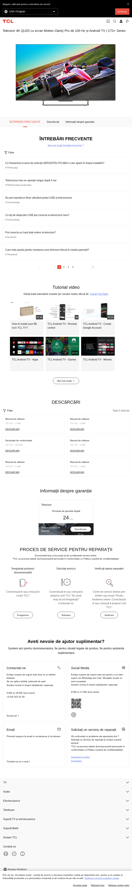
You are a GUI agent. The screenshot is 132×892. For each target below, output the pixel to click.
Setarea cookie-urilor (118, 885)
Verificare (109, 615)
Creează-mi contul (80, 757)
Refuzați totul (97, 885)
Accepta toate (80, 885)
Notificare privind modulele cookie (102, 878)
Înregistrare (23, 615)
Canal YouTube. (99, 294)
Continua (122, 11)
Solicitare (66, 615)
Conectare (76, 761)
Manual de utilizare (15, 419)
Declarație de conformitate (18, 440)
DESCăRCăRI (12, 429)
